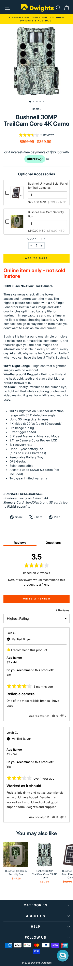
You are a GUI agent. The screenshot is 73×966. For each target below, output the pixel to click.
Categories (35, 905)
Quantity (36, 238)
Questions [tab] (53, 543)
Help (35, 927)
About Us (35, 916)
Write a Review (36, 598)
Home (36, 108)
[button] (37, 135)
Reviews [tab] (20, 543)
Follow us (35, 937)
